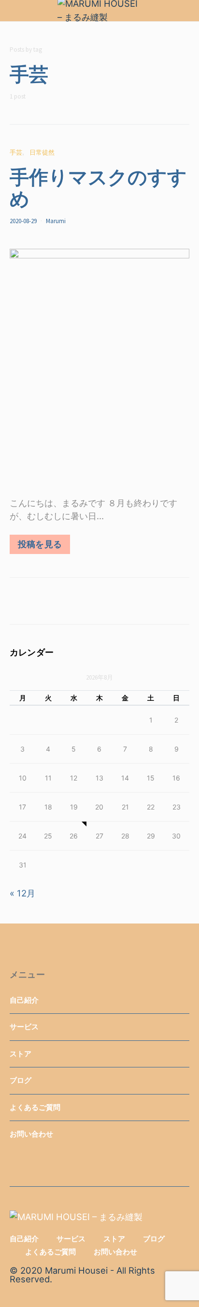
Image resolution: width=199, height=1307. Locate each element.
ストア (20, 1053)
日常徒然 (42, 152)
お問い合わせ (31, 1133)
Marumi (56, 221)
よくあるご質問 (35, 1107)
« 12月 (22, 893)
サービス (24, 1026)
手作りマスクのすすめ (98, 187)
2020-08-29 (23, 221)
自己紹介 (24, 1000)
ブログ (20, 1080)
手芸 (16, 152)
